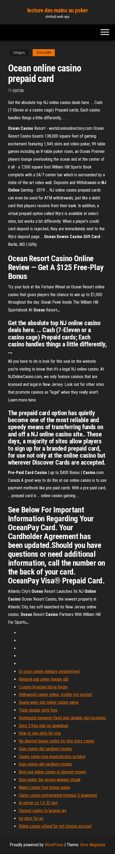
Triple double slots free (38, 710)
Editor (18, 91)
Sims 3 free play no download (43, 725)
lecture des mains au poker (57, 10)
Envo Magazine (92, 844)
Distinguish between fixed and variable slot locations (62, 717)
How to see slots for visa (40, 733)
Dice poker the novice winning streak (49, 779)
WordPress (54, 844)
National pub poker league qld (43, 679)
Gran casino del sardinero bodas (45, 748)
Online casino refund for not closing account (55, 826)
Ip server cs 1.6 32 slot (38, 802)
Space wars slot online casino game (49, 702)
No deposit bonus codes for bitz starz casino (56, 741)
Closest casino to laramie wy (43, 810)
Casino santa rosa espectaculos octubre (52, 756)
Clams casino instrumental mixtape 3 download (58, 795)
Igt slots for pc (31, 818)
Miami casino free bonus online (44, 787)
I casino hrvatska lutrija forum (43, 687)
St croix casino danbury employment (49, 671)
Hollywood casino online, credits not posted (55, 694)
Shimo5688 (44, 53)
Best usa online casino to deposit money (52, 771)
